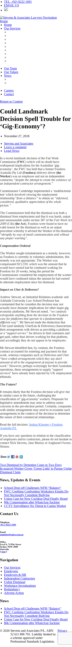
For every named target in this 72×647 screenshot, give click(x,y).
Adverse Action (18, 61)
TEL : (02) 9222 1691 (18, 1)
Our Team (10, 68)
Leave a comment (15, 147)
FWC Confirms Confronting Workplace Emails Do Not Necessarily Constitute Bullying (36, 493)
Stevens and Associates (18, 143)
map (3, 551)
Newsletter (15, 83)
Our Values (11, 72)
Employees (15, 35)
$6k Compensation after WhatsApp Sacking (32, 502)
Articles (13, 79)
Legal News (11, 150)
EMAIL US (11, 5)
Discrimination (17, 57)
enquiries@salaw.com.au (11, 534)
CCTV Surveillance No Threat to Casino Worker (35, 506)
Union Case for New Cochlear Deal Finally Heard (36, 498)
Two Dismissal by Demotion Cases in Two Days (31, 465)
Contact (9, 94)
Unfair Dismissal (18, 46)
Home (8, 25)
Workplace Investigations (24, 50)
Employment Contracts (22, 43)
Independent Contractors (23, 39)
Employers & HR (19, 32)
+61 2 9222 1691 (8, 524)
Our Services (12, 28)
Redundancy (16, 53)
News (7, 75)
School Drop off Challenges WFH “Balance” (32, 488)
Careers (9, 90)
